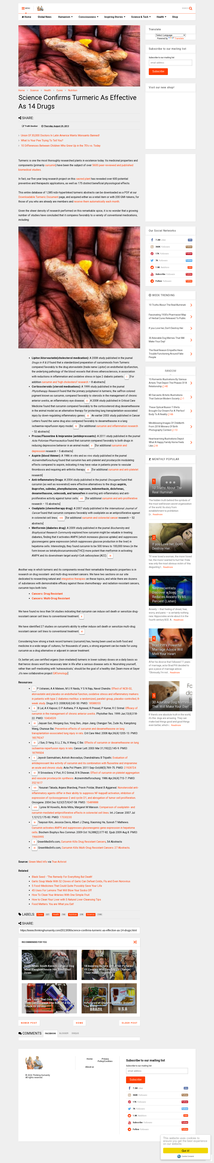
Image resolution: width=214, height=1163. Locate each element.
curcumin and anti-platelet (123, 469)
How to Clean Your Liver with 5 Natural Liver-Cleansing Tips (66, 899)
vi (88, 469)
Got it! (185, 1150)
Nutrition (72, 90)
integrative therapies (73, 578)
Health (160, 17)
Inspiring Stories (113, 17)
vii (81, 498)
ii (87, 400)
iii (88, 415)
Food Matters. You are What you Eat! (53, 904)
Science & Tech (139, 17)
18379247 (38, 737)
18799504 (38, 752)
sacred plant (83, 178)
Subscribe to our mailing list (161, 57)
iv (76, 426)
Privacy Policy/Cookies (105, 1060)
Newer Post (29, 1023)
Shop (175, 17)
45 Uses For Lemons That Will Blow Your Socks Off (62, 890)
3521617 (37, 782)
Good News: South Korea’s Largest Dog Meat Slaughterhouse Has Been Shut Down (49, 969)
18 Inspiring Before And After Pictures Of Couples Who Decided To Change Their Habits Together (108, 969)
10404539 (50, 718)
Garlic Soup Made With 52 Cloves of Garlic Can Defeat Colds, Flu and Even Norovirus (81, 881)
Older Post (130, 1023)
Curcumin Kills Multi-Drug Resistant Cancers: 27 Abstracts (96, 847)
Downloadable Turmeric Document (38, 197)
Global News (44, 17)
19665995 (38, 836)
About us (89, 1067)
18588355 (95, 703)
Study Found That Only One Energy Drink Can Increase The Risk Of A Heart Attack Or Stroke (49, 1003)
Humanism (64, 17)
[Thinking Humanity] (40, 9)
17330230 (66, 817)
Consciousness (87, 17)
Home (27, 17)
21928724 (130, 767)
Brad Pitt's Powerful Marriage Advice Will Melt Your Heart (167, 649)
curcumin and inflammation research (117, 426)
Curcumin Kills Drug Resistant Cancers (83, 841)
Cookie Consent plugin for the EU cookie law (185, 1156)
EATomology (60, 673)
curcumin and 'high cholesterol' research (65, 382)
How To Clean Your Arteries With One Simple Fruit (60, 894)
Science (34, 90)
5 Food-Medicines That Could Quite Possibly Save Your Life (67, 885)
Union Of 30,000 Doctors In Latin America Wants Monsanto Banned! (60, 135)
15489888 (92, 802)
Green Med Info (38, 861)
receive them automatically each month (96, 201)
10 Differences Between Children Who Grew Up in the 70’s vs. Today (60, 145)
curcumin (50, 165)
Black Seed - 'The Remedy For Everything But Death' (62, 876)
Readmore (158, 514)
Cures (60, 90)
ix (110, 555)
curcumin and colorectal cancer (100, 517)
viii (61, 517)
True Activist (59, 861)
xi (82, 631)
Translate (179, 38)
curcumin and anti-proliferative (119, 498)
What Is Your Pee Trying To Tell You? (42, 140)
